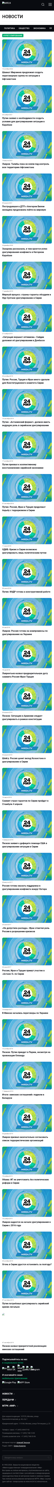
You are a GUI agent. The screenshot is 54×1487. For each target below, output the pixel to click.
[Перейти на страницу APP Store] (24, 1384)
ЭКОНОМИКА (39, 28)
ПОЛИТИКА (9, 28)
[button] (8, 1393)
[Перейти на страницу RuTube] (30, 1368)
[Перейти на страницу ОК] (14, 1368)
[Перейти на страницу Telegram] (35, 1368)
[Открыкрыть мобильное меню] (50, 4)
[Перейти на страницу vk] (4, 1368)
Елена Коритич (20, 1446)
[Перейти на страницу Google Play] (9, 1384)
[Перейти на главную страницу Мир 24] (6, 4)
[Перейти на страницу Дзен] (25, 1368)
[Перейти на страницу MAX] (9, 1368)
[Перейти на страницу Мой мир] (20, 1368)
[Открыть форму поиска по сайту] (43, 4)
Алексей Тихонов (23, 1443)
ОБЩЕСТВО (24, 28)
